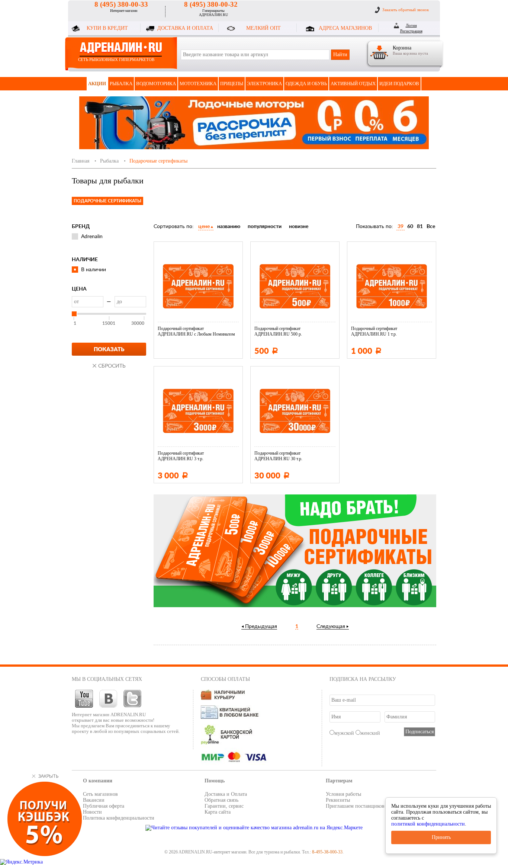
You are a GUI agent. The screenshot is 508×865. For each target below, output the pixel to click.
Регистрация (411, 31)
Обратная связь (221, 800)
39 (400, 226)
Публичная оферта (103, 806)
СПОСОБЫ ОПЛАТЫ (225, 679)
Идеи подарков (399, 83)
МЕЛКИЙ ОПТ (263, 28)
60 (410, 226)
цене (204, 226)
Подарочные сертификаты (107, 201)
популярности (265, 226)
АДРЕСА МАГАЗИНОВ (345, 28)
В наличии (93, 269)
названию (228, 226)
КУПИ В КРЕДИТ (107, 28)
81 (420, 226)
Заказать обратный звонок (405, 9)
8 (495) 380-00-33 (121, 4)
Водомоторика (156, 83)
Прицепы (231, 83)
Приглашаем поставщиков (355, 806)
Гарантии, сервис (224, 806)
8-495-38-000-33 (327, 852)
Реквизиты (338, 800)
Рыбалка (121, 83)
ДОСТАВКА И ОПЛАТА (185, 28)
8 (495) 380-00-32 (211, 4)
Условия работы (343, 794)
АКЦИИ (97, 83)
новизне (298, 226)
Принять (441, 837)
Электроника (264, 83)
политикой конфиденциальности (428, 824)
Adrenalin (92, 236)
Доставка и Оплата (226, 794)
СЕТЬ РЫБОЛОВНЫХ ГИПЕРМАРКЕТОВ (116, 59)
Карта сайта (218, 812)
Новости (92, 812)
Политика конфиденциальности (118, 818)
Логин (411, 25)
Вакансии (94, 800)
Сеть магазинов (100, 794)
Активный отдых (353, 83)
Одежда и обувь (306, 83)
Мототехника (198, 83)
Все (431, 226)
